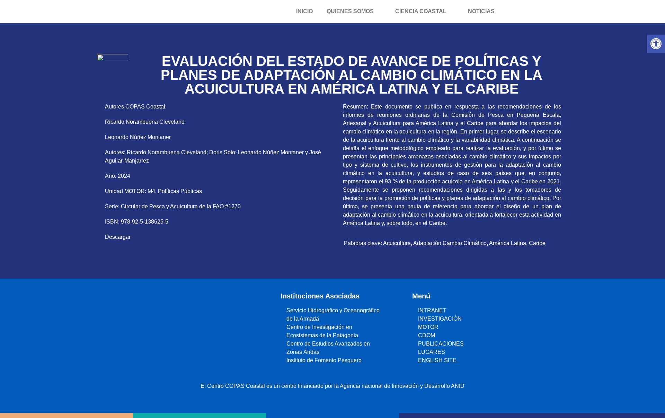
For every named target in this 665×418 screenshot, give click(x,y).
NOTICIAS (481, 11)
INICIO (304, 11)
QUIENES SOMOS (350, 11)
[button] (656, 44)
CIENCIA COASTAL (420, 11)
